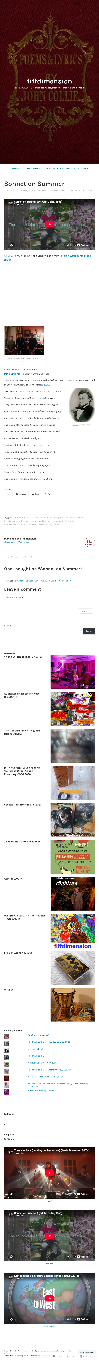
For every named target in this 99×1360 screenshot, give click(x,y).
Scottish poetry (45, 524)
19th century (19, 517)
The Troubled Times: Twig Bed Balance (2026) (22, 732)
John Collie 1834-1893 (63, 521)
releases (15, 168)
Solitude (89, 557)
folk (20, 521)
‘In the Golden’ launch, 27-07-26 (23, 656)
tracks (61, 190)
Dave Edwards (32, 168)
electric (49, 1201)
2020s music (33, 517)
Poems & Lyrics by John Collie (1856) (45, 1077)
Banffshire (70, 517)
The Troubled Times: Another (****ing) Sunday (49, 1070)
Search (7, 626)
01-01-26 (9, 989)
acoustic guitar (57, 517)
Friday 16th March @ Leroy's (41, 1090)
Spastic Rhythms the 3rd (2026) (23, 804)
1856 (25, 190)
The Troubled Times (37, 1056)
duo (8, 255)
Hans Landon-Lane (32, 521)
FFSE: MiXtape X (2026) (18, 952)
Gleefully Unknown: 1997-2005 (42, 1063)
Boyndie (80, 517)
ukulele (56, 524)
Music (43, 190)
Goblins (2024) (13, 878)
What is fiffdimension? (39, 1035)
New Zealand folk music (15, 524)
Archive (82, 168)
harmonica (47, 521)
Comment (86, 611)
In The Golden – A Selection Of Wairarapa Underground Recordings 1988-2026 (22, 771)
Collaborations (53, 168)
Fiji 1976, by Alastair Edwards (18, 557)
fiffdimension (49, 81)
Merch (69, 168)
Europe (37, 190)
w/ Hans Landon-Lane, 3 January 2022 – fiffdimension (44, 580)
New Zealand (52, 190)
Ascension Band (35, 1049)
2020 (30, 190)
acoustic (44, 517)
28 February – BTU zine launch (22, 841)
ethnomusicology (49, 1326)
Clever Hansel (12, 369)
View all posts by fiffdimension (16, 542)
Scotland (32, 524)
